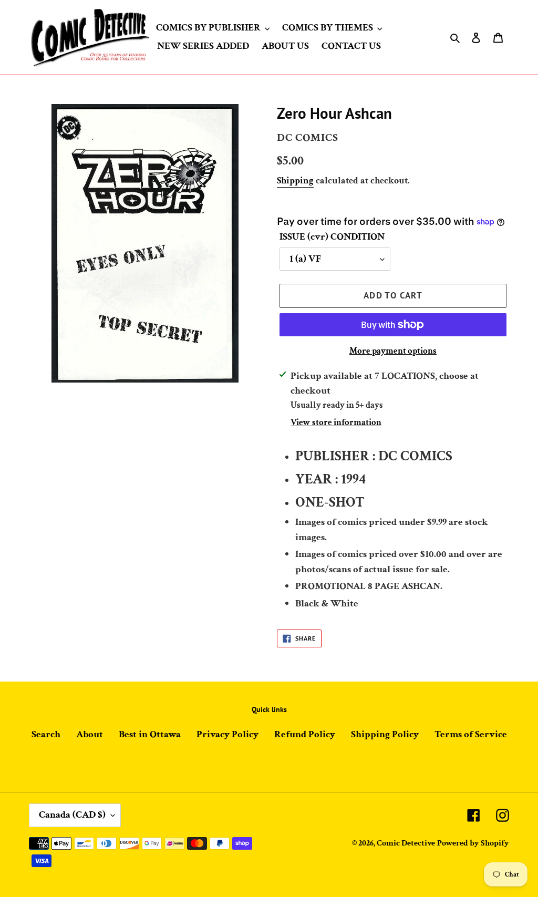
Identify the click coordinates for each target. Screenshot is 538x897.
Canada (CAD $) (72, 814)
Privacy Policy (227, 734)
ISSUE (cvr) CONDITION (332, 236)
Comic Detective (406, 843)
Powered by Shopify (473, 843)
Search (46, 734)
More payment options (393, 351)
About (89, 734)
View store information (336, 422)
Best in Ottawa (150, 734)
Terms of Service (470, 734)
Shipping (295, 180)
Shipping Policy (385, 734)
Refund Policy (304, 734)
